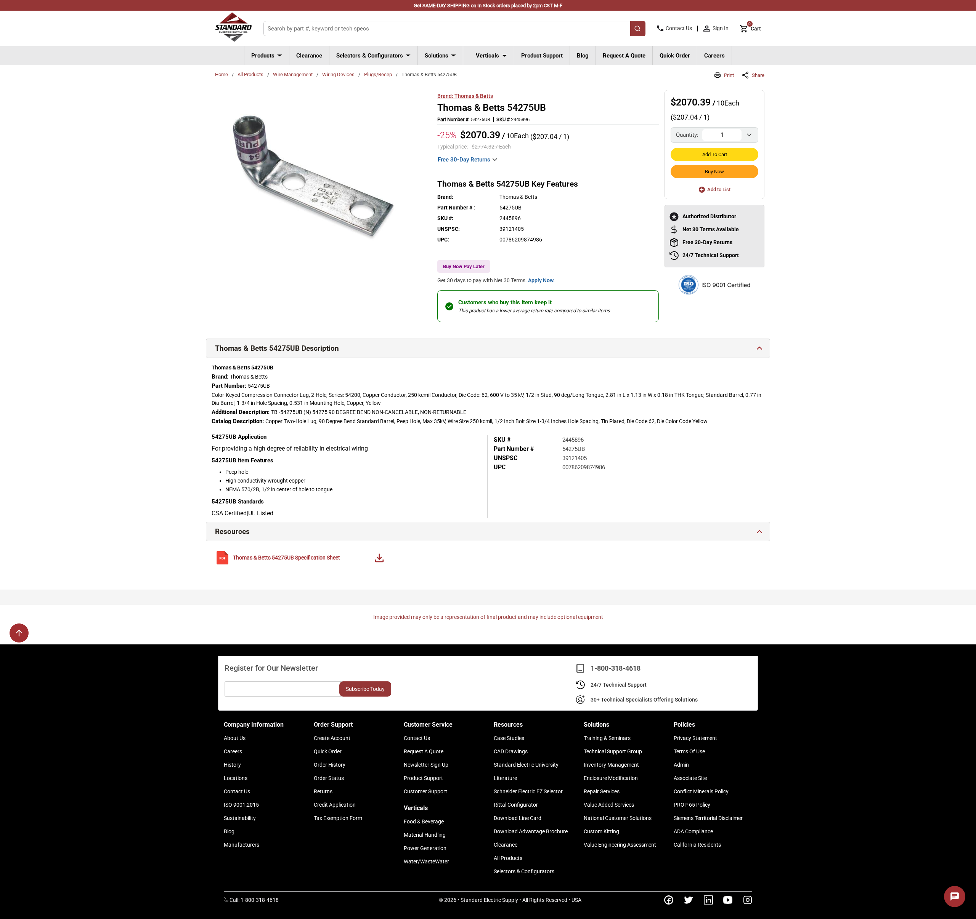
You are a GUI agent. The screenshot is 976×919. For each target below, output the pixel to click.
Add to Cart (714, 154)
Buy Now (714, 171)
